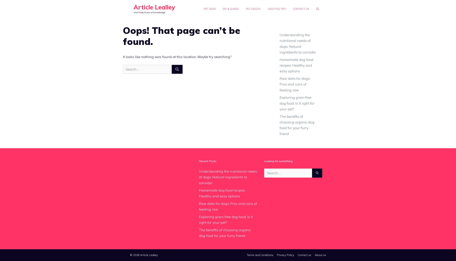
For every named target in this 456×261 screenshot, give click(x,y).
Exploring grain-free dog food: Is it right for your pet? (297, 103)
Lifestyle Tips (277, 9)
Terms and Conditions (260, 255)
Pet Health (253, 9)
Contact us (301, 9)
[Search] (177, 69)
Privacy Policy (285, 255)
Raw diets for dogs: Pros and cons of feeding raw (295, 84)
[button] (317, 9)
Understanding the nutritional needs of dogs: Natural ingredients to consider (228, 177)
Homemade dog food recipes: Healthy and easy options (296, 65)
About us (320, 255)
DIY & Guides (231, 9)
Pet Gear (210, 9)
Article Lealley (154, 7)
